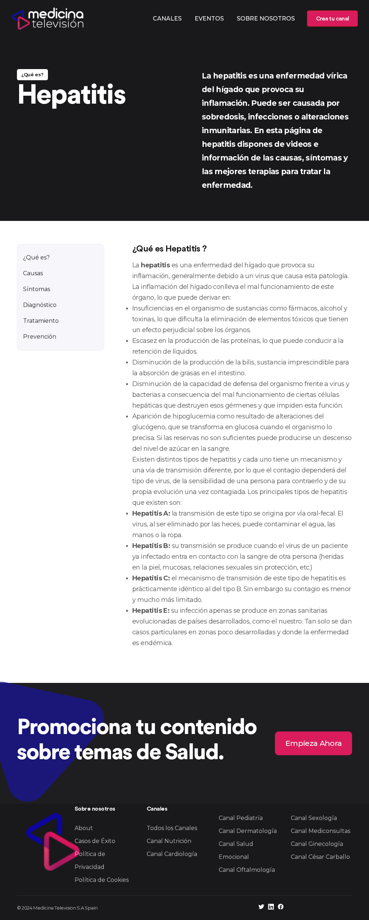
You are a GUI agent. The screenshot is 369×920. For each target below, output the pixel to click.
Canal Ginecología (317, 843)
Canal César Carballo (320, 856)
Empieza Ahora (313, 743)
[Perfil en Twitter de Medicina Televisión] (261, 907)
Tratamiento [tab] (41, 320)
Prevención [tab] (39, 336)
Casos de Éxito (95, 841)
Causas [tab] (33, 273)
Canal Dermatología (248, 831)
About (84, 828)
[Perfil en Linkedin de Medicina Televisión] (271, 907)
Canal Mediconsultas (320, 831)
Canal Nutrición (169, 841)
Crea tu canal (332, 19)
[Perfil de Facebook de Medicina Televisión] (281, 907)
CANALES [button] (167, 18)
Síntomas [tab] (36, 289)
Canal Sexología (314, 818)
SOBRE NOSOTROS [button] (266, 18)
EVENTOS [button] (209, 18)
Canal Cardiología (172, 854)
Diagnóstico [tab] (40, 305)
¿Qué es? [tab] (36, 257)
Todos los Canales (172, 828)
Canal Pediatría (241, 818)
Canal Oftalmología (247, 869)
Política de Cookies (102, 879)
